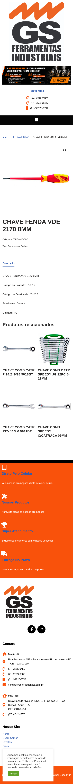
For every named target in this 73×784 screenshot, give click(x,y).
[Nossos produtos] (4, 496)
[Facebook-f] (32, 629)
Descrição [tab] (8, 263)
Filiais (6, 746)
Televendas (36, 90)
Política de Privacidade (34, 761)
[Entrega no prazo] (4, 553)
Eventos (7, 742)
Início (5, 137)
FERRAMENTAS (20, 137)
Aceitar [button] (13, 773)
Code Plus (65, 774)
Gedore (24, 246)
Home (6, 733)
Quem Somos (10, 737)
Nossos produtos (16, 502)
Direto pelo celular (17, 473)
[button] (36, 120)
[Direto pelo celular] (4, 467)
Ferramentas (14, 246)
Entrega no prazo (16, 560)
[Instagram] (41, 629)
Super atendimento (17, 531)
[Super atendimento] (4, 525)
